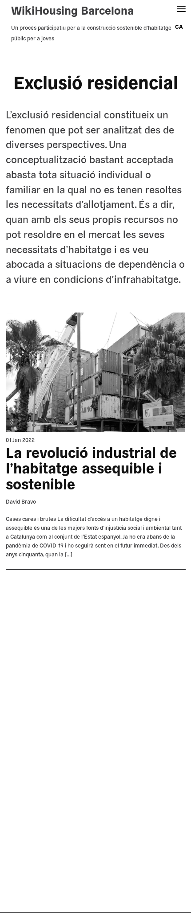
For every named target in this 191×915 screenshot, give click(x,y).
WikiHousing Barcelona (72, 10)
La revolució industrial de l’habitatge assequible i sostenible (91, 467)
